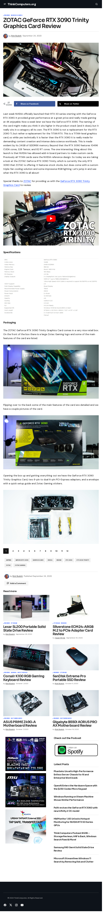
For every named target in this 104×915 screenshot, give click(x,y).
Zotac (8, 565)
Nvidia (50, 560)
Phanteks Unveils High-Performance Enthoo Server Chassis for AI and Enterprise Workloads (73, 774)
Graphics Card (38, 560)
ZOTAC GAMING (20, 565)
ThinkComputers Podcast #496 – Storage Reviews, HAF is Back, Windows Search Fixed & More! (75, 836)
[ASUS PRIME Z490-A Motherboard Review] (26, 703)
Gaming (13, 672)
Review (59, 560)
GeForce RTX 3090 (22, 560)
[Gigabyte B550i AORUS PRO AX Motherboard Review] (76, 703)
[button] (4, 4)
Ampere (8, 560)
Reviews (7, 15)
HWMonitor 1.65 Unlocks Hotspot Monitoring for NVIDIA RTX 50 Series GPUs (73, 822)
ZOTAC (27, 181)
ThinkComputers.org (22, 4)
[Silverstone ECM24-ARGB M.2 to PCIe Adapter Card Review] (76, 608)
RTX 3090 (69, 560)
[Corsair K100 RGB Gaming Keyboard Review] (26, 657)
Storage (14, 623)
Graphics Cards (16, 15)
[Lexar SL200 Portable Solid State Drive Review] (26, 608)
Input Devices (22, 672)
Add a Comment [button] (18, 583)
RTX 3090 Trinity (83, 560)
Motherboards (16, 718)
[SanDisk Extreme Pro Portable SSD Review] (76, 657)
